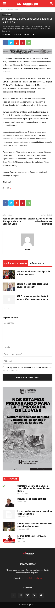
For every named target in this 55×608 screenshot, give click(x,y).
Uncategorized (13, 9)
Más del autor (37, 263)
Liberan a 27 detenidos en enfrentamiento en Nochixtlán (40, 221)
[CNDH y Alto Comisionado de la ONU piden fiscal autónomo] (9, 526)
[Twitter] (27, 595)
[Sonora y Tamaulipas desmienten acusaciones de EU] (9, 287)
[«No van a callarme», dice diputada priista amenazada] (9, 274)
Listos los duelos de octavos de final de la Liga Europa (34, 512)
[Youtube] (41, 595)
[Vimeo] (34, 595)
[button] (51, 3)
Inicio (3, 9)
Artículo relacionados (15, 263)
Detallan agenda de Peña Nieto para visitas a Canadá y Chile (14, 221)
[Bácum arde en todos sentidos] (9, 502)
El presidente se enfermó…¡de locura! (31, 537)
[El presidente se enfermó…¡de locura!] (9, 539)
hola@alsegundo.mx (33, 578)
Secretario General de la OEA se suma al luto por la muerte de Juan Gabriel (33, 488)
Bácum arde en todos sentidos (31, 498)
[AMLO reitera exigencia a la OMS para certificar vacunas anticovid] (9, 299)
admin (7, 34)
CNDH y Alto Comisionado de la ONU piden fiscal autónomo (34, 524)
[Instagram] (20, 595)
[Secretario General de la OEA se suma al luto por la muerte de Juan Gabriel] (9, 489)
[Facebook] (13, 595)
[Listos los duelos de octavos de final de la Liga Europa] (9, 514)
